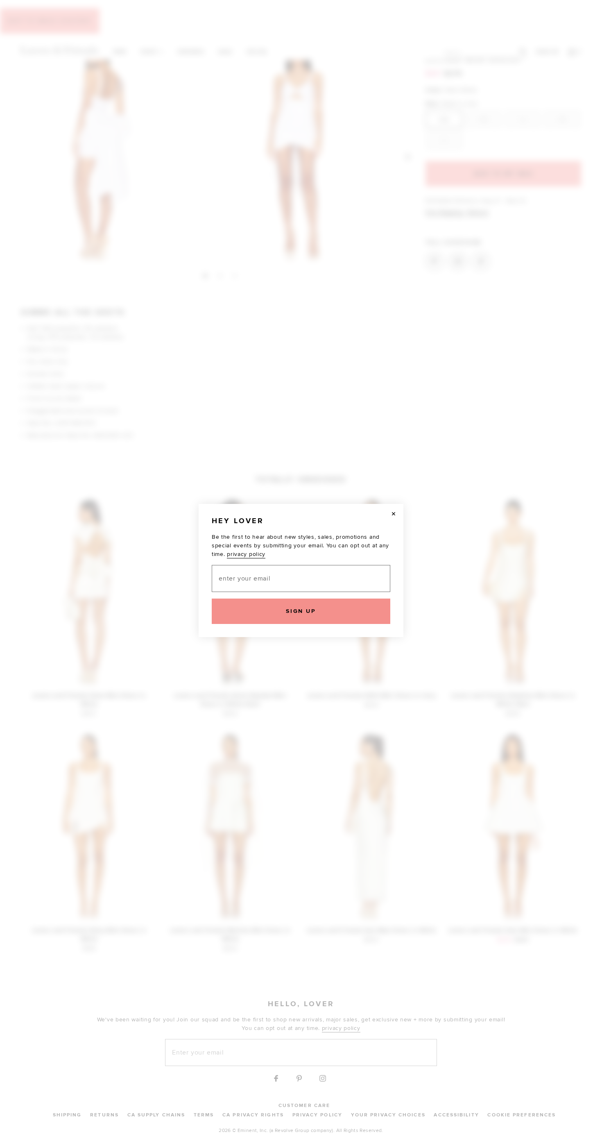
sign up (301, 611)
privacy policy (246, 554)
